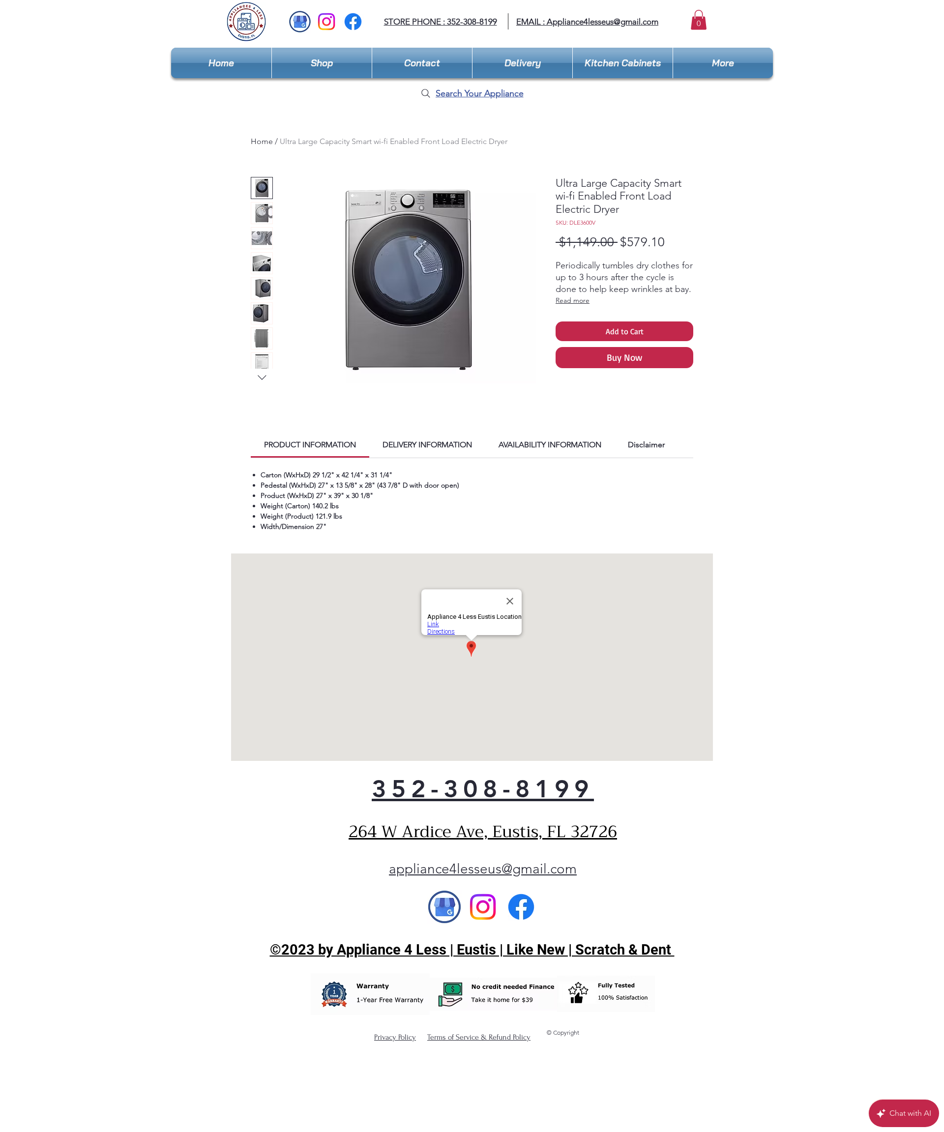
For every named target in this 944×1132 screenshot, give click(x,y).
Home (262, 141)
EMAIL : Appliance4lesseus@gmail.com (587, 22)
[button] (698, 20)
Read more (573, 300)
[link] (310, 444)
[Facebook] (353, 21)
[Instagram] (326, 21)
